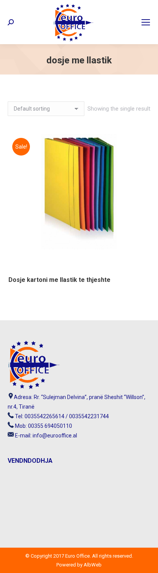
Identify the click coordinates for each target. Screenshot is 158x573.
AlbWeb (92, 565)
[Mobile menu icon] (145, 22)
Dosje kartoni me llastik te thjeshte (59, 279)
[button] (139, 265)
